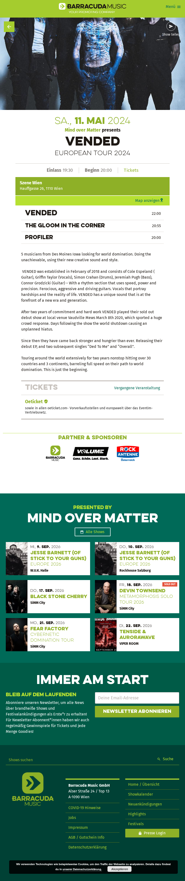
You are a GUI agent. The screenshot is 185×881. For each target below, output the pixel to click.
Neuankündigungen (145, 804)
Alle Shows (95, 532)
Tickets (131, 170)
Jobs (72, 817)
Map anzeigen (147, 200)
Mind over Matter (83, 130)
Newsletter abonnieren (137, 711)
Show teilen (171, 35)
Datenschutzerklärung (87, 847)
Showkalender (140, 794)
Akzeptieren (119, 869)
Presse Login (154, 833)
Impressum (78, 827)
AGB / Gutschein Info (86, 837)
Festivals (136, 824)
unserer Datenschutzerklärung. (82, 869)
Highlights (137, 814)
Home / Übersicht (143, 784)
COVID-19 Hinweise (84, 807)
